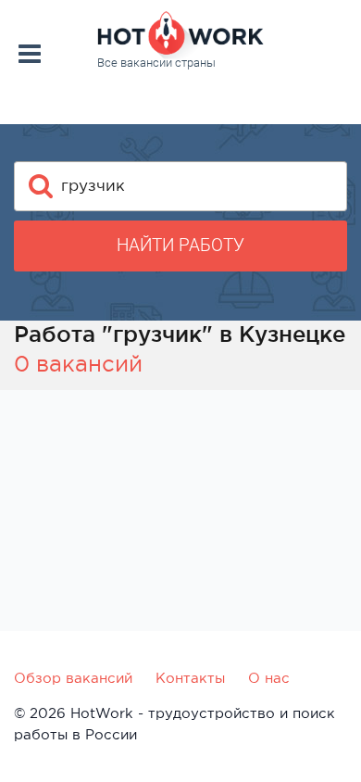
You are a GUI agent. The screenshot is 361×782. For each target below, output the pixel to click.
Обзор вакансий (73, 678)
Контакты (190, 678)
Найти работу (180, 245)
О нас (269, 678)
